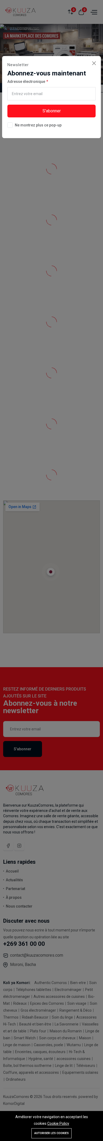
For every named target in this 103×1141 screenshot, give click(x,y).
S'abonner (52, 110)
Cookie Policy (58, 1123)
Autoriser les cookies (51, 1133)
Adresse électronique (26, 81)
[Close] (94, 63)
